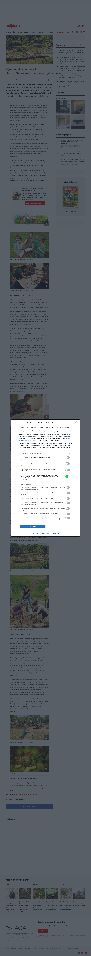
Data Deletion (35, 533)
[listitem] (45, 454)
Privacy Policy (55, 533)
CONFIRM (32, 526)
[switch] (67, 457)
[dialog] (45, 478)
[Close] (76, 423)
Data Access (45, 533)
